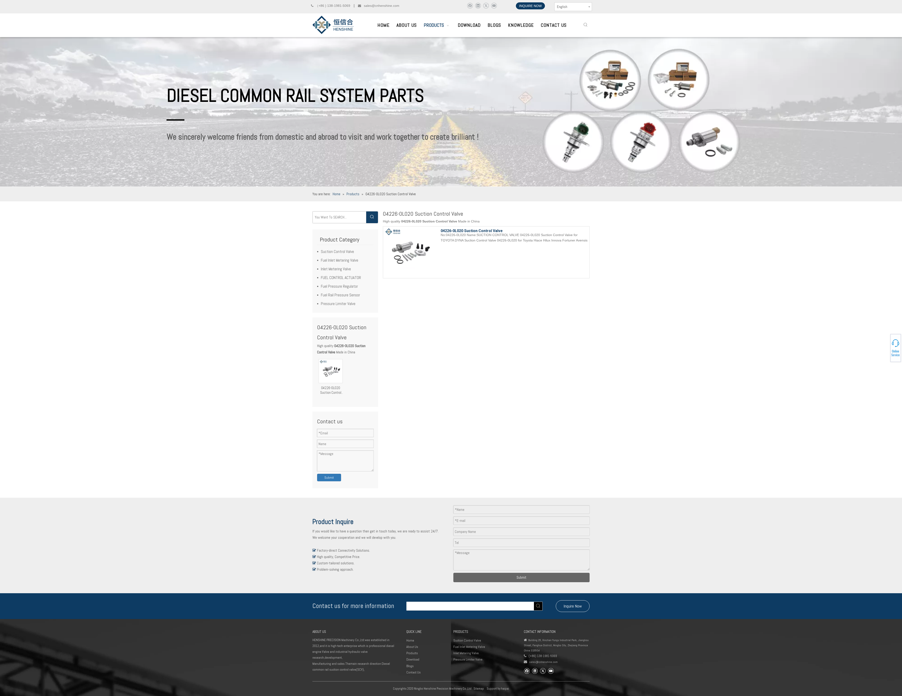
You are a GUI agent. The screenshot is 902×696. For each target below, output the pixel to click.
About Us (412, 647)
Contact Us (413, 672)
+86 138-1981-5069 (885, 347)
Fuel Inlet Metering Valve (339, 260)
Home (410, 640)
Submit (329, 477)
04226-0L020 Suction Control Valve (330, 390)
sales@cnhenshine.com (543, 662)
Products (412, 653)
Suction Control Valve (337, 251)
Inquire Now (573, 606)
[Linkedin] (478, 5)
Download (412, 659)
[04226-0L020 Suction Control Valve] (330, 370)
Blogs (410, 666)
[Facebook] (470, 5)
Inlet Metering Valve (336, 269)
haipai (505, 689)
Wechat (884, 348)
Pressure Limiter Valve (338, 303)
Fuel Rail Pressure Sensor (340, 295)
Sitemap (479, 689)
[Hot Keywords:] (586, 25)
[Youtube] (494, 5)
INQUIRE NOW (530, 6)
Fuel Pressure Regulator (339, 286)
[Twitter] (486, 5)
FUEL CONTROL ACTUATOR (341, 277)
